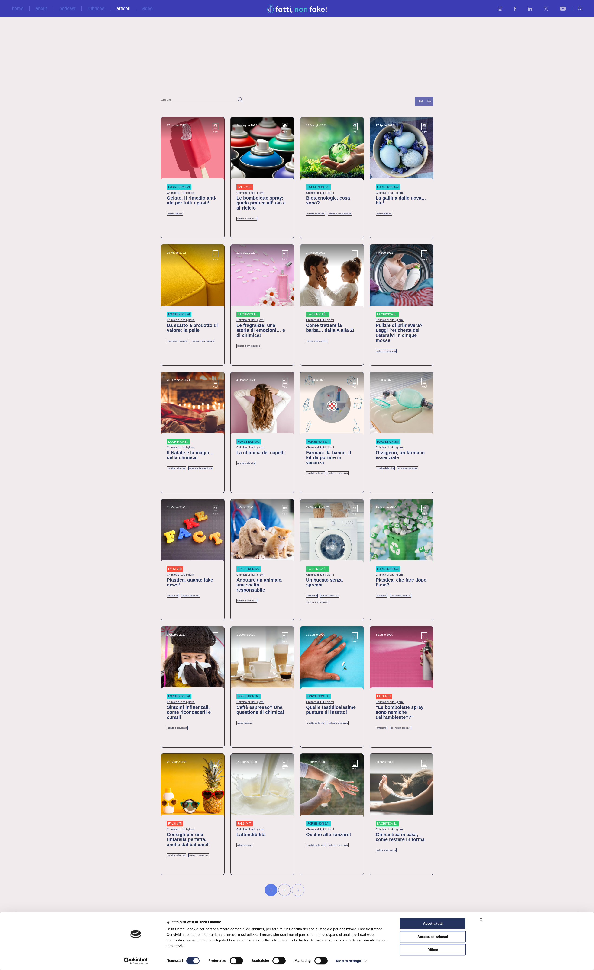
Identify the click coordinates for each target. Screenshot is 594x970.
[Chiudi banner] (481, 919)
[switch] (236, 960)
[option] (270, 890)
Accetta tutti (433, 923)
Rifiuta (432, 950)
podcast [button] (67, 8)
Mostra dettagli (348, 961)
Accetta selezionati (432, 937)
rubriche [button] (96, 8)
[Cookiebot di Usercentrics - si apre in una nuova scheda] (136, 960)
